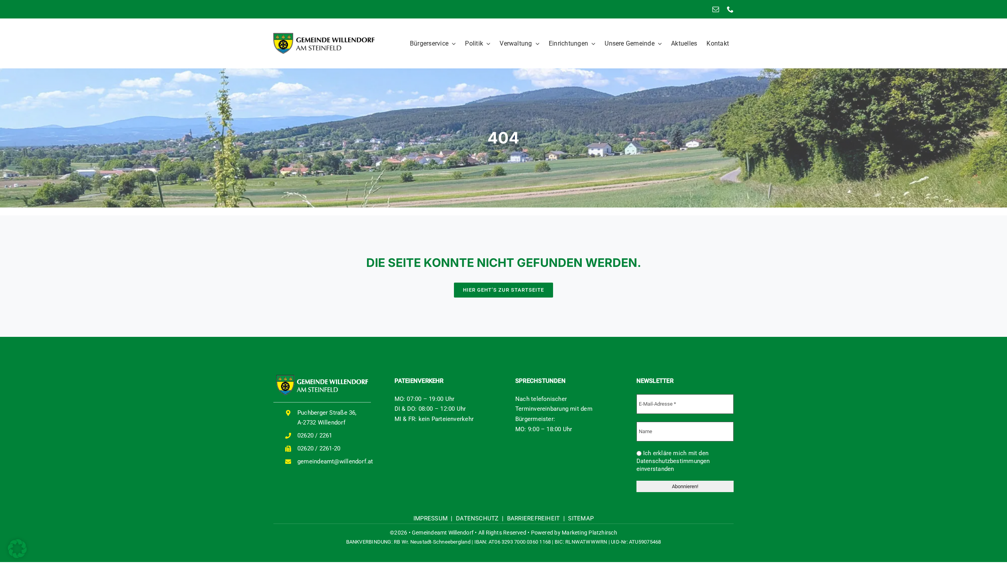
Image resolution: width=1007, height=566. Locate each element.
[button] (17, 548)
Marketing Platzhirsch (589, 532)
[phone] (730, 9)
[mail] (715, 9)
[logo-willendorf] (323, 35)
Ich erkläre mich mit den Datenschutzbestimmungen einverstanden (673, 461)
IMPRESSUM (430, 518)
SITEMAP (581, 518)
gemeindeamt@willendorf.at (335, 461)
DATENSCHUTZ (477, 518)
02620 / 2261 (314, 435)
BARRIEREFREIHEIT (533, 518)
